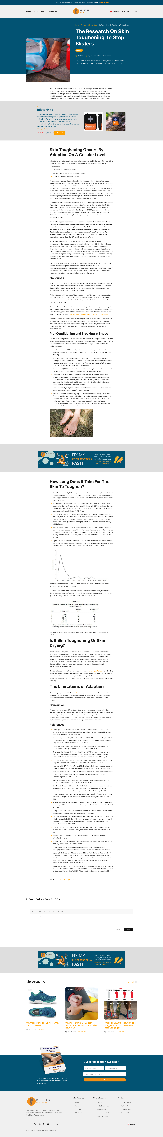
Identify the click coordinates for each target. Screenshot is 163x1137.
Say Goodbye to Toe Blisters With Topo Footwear (42, 1024)
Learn (43, 11)
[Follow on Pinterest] (44, 1124)
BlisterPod (40, 107)
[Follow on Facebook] (31, 1124)
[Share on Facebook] (60, 879)
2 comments (82, 1032)
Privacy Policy (126, 1102)
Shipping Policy (126, 1109)
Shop (36, 11)
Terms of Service (127, 1113)
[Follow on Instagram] (39, 1124)
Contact (78, 1109)
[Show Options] (124, 1074)
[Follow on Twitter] (35, 1124)
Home (28, 11)
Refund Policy (126, 1106)
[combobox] (104, 1074)
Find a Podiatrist (103, 1106)
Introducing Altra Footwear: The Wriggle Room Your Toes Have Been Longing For (120, 1025)
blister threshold (77, 693)
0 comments (107, 56)
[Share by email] (73, 879)
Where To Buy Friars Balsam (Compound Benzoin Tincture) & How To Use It (81, 1025)
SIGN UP (104, 1080)
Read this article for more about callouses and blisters (88, 314)
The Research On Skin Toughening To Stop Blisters (114, 25)
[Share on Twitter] (64, 879)
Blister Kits (45, 110)
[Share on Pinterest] (69, 879)
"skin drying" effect (95, 671)
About (77, 1106)
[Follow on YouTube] (48, 1124)
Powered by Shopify (49, 1130)
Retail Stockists (102, 1116)
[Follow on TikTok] (52, 1124)
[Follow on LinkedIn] (57, 1124)
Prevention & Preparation (89, 25)
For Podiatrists (102, 1109)
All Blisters (79, 50)
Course (99, 1102)
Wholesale (53, 11)
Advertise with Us (103, 1113)
